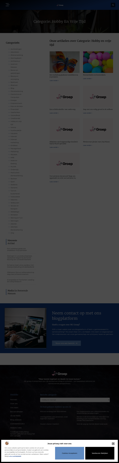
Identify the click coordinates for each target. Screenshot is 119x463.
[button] (113, 443)
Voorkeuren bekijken (100, 453)
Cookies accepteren (69, 453)
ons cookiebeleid (15, 456)
